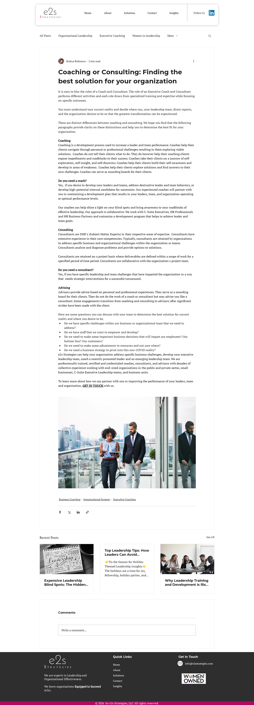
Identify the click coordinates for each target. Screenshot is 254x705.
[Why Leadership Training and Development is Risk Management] (187, 559)
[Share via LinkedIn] (78, 512)
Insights (117, 686)
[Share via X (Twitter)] (69, 512)
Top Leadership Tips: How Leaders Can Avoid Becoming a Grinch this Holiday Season (127, 552)
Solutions (118, 675)
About (116, 670)
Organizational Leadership (75, 36)
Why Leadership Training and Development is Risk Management (186, 583)
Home (116, 664)
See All (210, 537)
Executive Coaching (112, 36)
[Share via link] (87, 512)
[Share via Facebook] (60, 512)
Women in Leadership (146, 36)
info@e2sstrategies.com (199, 663)
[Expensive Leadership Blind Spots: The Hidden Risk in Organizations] (67, 559)
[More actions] (193, 61)
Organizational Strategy (96, 499)
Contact (117, 681)
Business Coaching (69, 499)
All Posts (45, 36)
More (170, 36)
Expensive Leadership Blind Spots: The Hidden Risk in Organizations (65, 583)
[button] (108, 13)
